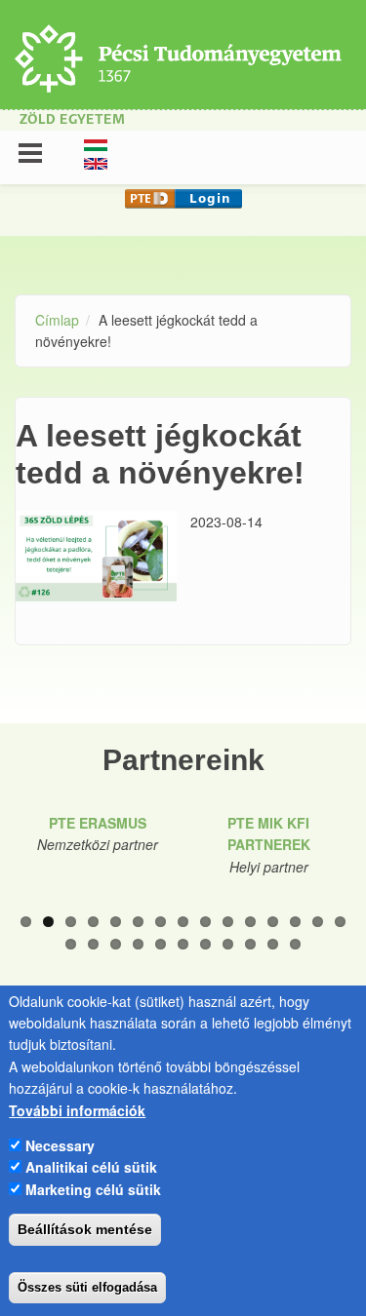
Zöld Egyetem (72, 120)
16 (70, 944)
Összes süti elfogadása (87, 1287)
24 (250, 944)
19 (138, 944)
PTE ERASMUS (97, 822)
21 (183, 944)
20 (160, 944)
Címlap (57, 319)
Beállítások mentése (85, 1229)
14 (317, 921)
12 (272, 921)
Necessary (60, 1145)
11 (250, 921)
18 (115, 944)
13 (295, 921)
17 (93, 944)
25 (272, 944)
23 (228, 944)
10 (228, 921)
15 (340, 921)
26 (295, 944)
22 (205, 944)
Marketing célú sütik (93, 1189)
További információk (77, 1110)
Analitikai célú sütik (91, 1167)
